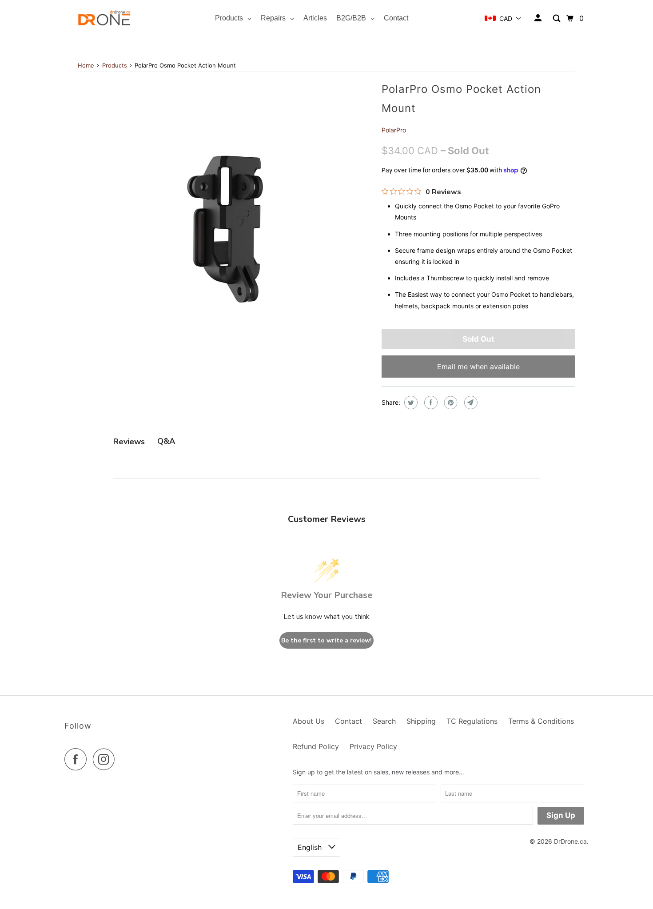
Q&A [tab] (166, 441)
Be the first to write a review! (326, 640)
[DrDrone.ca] (104, 18)
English (311, 847)
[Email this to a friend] (470, 402)
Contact (348, 721)
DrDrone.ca (570, 841)
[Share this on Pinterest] (450, 402)
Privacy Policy (373, 746)
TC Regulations (472, 721)
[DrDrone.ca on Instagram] (106, 759)
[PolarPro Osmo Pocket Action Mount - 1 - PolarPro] (225, 225)
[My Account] (538, 18)
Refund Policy (316, 746)
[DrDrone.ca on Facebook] (77, 759)
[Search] (557, 18)
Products (114, 65)
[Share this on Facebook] (430, 402)
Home (86, 65)
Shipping (421, 721)
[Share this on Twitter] (410, 402)
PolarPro (394, 130)
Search (384, 721)
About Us (308, 721)
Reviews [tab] (129, 441)
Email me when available (478, 366)
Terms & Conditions (541, 721)
